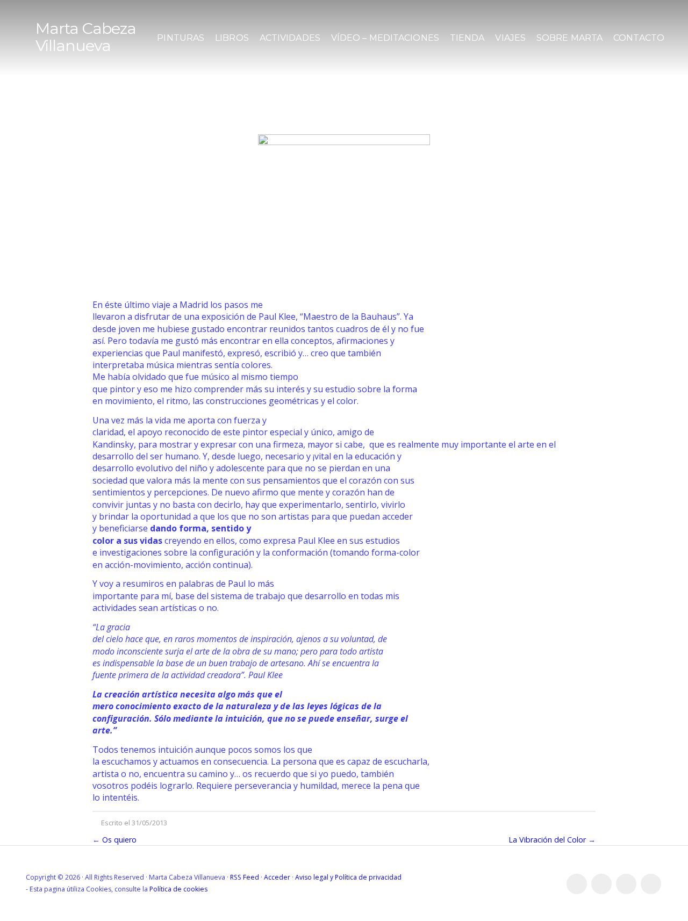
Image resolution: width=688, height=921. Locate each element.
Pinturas (180, 38)
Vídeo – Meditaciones (385, 38)
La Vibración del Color (547, 839)
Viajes (510, 38)
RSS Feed (244, 877)
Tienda (467, 38)
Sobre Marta (569, 38)
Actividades (290, 38)
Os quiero (119, 839)
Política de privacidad (368, 877)
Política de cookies (178, 889)
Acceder (277, 877)
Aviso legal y (315, 877)
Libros (232, 38)
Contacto (638, 38)
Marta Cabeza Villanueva (85, 37)
